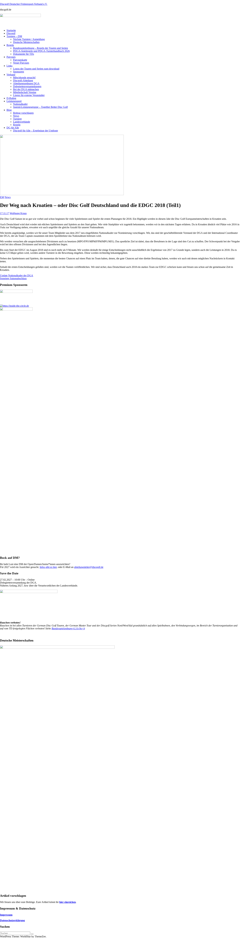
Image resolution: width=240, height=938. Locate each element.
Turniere (17, 118)
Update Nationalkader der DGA (16, 275)
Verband (11, 74)
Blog (9, 110)
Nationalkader (20, 104)
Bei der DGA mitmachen (26, 89)
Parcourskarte (20, 59)
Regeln (10, 45)
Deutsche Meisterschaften (26, 42)
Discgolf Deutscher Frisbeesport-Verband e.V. (23, 4)
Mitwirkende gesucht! (24, 77)
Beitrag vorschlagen (23, 112)
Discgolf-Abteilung (23, 80)
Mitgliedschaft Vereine (24, 92)
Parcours (11, 57)
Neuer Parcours (21, 62)
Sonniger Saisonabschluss (13, 278)
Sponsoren (18, 71)
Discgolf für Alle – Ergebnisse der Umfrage (35, 130)
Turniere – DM (14, 36)
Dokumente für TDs (23, 54)
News (16, 115)
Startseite (11, 30)
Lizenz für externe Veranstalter (29, 95)
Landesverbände (21, 121)
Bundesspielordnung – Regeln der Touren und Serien (40, 48)
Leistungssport (14, 101)
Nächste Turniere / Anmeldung (29, 39)
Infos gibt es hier (48, 567)
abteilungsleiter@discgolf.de (88, 567)
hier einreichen (67, 902)
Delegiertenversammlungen (27, 86)
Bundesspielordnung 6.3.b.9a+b (68, 628)
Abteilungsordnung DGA (26, 83)
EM (2, 197)
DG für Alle (13, 127)
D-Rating (11, 98)
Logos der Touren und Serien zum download (36, 68)
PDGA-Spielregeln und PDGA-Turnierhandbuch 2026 (41, 51)
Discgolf (11, 33)
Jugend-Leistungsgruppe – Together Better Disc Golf (40, 107)
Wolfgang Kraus (18, 213)
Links (9, 65)
